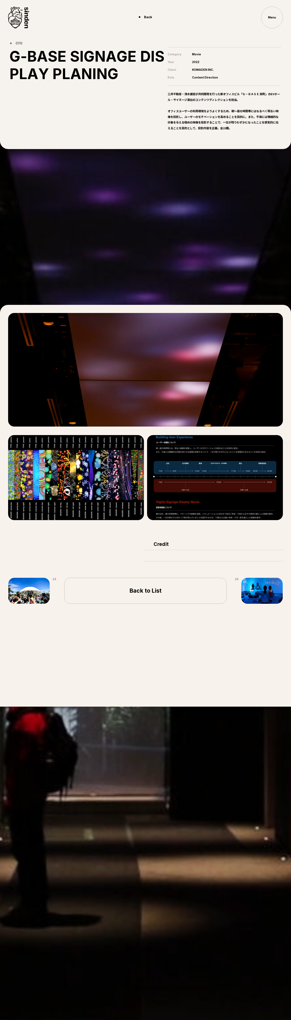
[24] (29, 591)
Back (148, 17)
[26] (262, 591)
